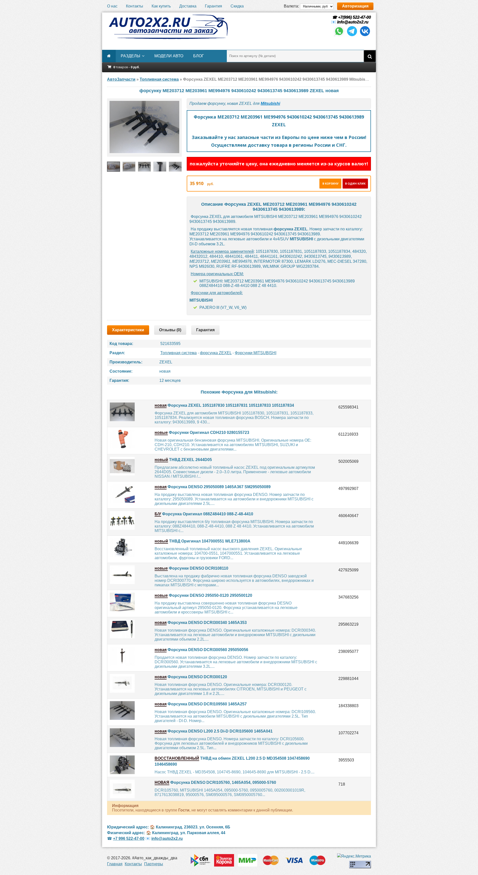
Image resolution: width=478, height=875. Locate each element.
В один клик (355, 183)
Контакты (134, 6)
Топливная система (178, 353)
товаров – (126, 67)
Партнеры (153, 864)
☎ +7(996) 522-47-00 (351, 17)
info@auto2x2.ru (352, 22)
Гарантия (213, 6)
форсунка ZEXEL (216, 353)
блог (198, 56)
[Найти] (369, 56)
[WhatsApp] (339, 36)
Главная (114, 864)
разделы (130, 56)
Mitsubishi (270, 103)
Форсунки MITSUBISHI (255, 353)
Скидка (237, 6)
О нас (112, 6)
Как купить (161, 6)
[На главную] (168, 26)
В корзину (330, 183)
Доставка (187, 6)
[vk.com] (365, 36)
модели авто (168, 56)
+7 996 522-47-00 (128, 838)
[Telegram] (352, 36)
